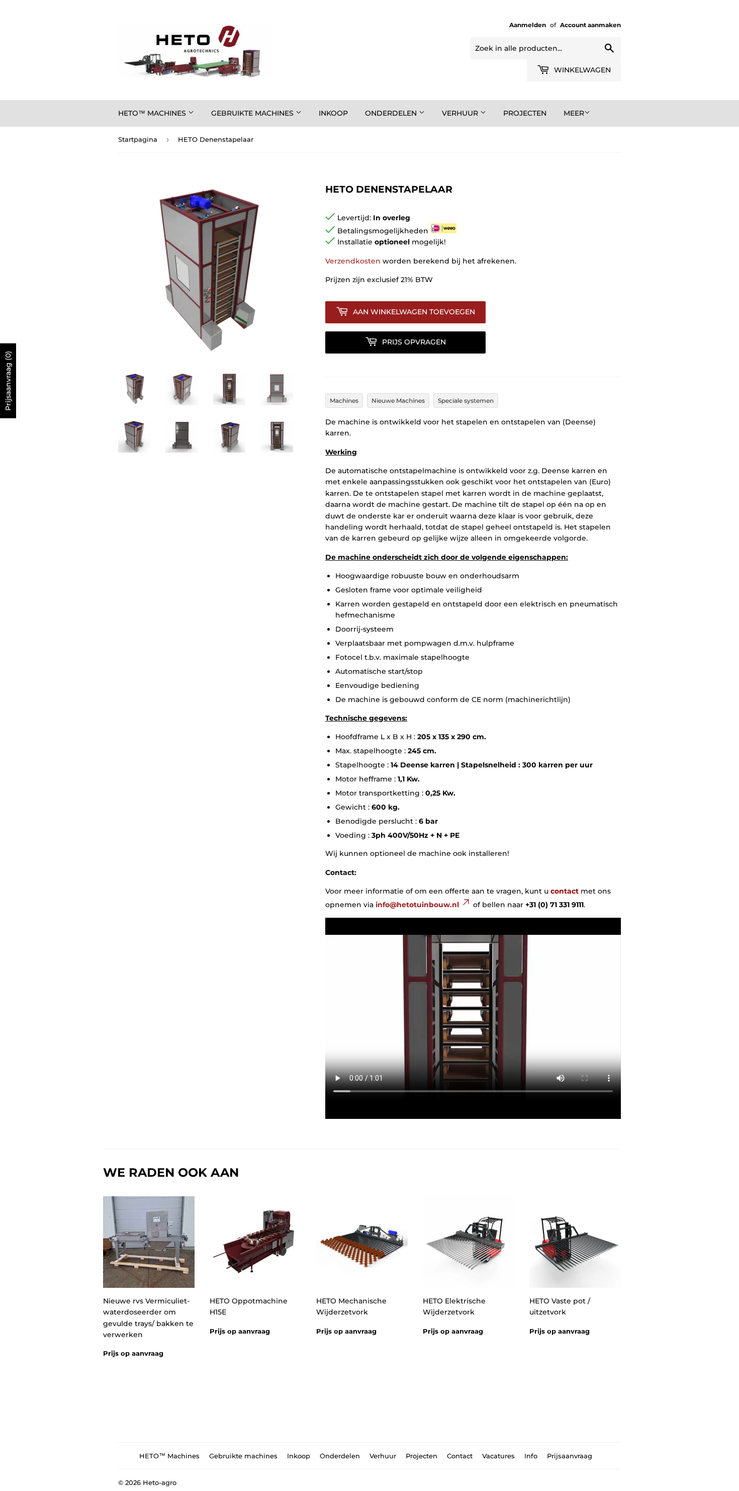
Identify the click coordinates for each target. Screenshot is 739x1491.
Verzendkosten (353, 261)
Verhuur (461, 113)
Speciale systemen (466, 400)
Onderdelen (392, 113)
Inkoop (333, 113)
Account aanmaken (590, 25)
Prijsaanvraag (569, 1456)
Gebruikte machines (253, 113)
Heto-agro (159, 1482)
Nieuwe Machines (398, 400)
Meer (574, 113)
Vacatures (498, 1456)
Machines (344, 400)
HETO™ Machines (153, 113)
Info (530, 1456)
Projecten (524, 113)
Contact (460, 1456)
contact (564, 891)
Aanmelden (527, 25)
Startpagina (137, 139)
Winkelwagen (581, 69)
